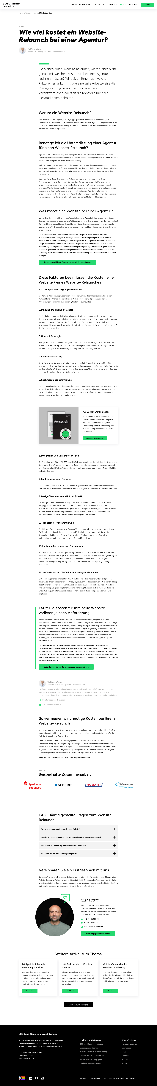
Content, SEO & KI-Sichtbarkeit (92, 1055)
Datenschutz (95, 1078)
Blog (123, 1052)
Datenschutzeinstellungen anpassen (122, 1078)
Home (21, 13)
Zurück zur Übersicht (78, 1005)
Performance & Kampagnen (91, 1059)
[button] (80, 4)
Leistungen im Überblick (89, 1048)
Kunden (125, 1059)
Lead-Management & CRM (90, 1063)
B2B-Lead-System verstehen (91, 1044)
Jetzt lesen (30, 991)
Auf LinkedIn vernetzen (51, 705)
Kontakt (147, 5)
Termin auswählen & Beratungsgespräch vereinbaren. (67, 262)
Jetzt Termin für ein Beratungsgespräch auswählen (66, 667)
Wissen (28, 13)
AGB (104, 1078)
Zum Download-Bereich (94, 438)
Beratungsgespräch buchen (53, 700)
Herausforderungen (130, 1044)
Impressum (84, 1078)
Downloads (126, 1048)
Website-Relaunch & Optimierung (93, 1052)
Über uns (125, 1055)
